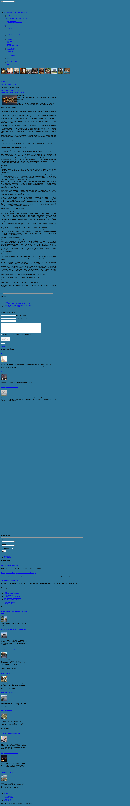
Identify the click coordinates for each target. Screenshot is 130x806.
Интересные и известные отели (16, 22)
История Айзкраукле (7, 692)
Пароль (4, 544)
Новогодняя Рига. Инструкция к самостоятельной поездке (18, 573)
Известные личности (12, 15)
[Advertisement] (65, 5)
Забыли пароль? (8, 555)
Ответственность (11, 49)
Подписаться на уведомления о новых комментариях (17, 334)
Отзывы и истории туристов (8, 84)
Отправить (4, 346)
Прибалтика (4, 92)
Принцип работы (11, 55)
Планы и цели (11, 52)
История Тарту (5, 673)
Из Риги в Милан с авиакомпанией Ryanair (13, 629)
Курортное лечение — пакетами (10, 733)
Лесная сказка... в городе (11, 301)
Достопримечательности (15, 12)
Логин (3, 540)
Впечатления (10, 28)
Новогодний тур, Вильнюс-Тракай (10, 90)
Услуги (8, 57)
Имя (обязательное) (21, 315)
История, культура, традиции (15, 34)
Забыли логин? (8, 556)
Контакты (9, 42)
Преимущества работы (13, 54)
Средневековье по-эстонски (9, 753)
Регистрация (7, 557)
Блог (8, 64)
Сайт (17, 321)
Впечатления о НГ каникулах (9, 565)
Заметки (6, 31)
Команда (9, 41)
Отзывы (6, 25)
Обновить (3, 342)
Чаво (8, 58)
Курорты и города (15, 18)
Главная (6, 11)
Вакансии (9, 39)
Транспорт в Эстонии (7, 372)
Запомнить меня (6, 548)
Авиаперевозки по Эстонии (9, 387)
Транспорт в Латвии (7, 772)
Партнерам (10, 51)
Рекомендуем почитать (13, 45)
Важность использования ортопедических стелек (16, 354)
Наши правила (11, 48)
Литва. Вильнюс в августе (9, 649)
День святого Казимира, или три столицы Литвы (17, 303)
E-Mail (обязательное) (22, 318)
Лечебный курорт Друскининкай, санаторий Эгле (17, 305)
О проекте (6, 37)
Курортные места (11, 21)
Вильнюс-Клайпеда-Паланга (12, 306)
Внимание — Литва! (9, 302)
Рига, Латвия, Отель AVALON (9, 580)
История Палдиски (6, 710)
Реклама (9, 44)
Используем (10, 47)
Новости (10, 61)
